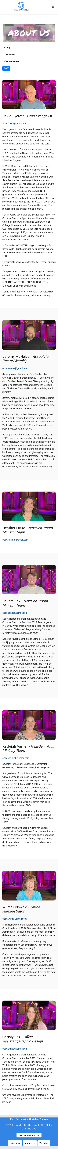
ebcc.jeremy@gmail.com (15, 368)
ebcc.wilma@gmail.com (14, 918)
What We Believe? (12, 61)
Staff (6, 68)
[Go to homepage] (21, 7)
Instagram (30, 1143)
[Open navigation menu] (53, 7)
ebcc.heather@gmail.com (15, 539)
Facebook (15, 1143)
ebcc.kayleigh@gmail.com (15, 758)
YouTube (43, 1143)
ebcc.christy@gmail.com (15, 1048)
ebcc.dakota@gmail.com (15, 612)
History (7, 47)
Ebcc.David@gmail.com (14, 123)
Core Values (9, 54)
